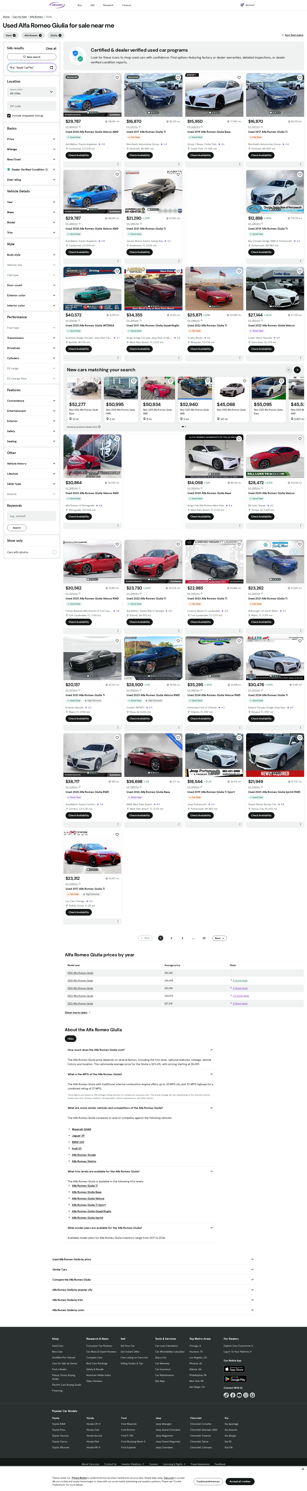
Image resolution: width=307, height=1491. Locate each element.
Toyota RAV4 (58, 1424)
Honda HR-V (93, 1447)
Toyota (55, 1418)
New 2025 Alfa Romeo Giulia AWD (157, 411)
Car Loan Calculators (166, 1345)
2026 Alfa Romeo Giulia (80, 972)
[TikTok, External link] (226, 1395)
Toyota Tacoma (60, 1435)
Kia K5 (228, 1441)
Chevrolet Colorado (201, 1447)
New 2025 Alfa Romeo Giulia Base (268, 411)
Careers (153, 1464)
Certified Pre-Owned (63, 1357)
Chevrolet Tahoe (199, 1441)
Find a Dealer (59, 1369)
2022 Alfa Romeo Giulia (80, 1003)
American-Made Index (98, 1375)
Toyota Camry (59, 1441)
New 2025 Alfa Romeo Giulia (231, 409)
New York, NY (196, 1381)
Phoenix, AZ (195, 1363)
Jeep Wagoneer (164, 1435)
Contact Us (110, 1464)
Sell (92, 5)
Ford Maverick (129, 1424)
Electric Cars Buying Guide (66, 1384)
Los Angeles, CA (198, 1357)
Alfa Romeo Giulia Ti (85, 1185)
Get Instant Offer (130, 1351)
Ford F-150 (127, 1435)
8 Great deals (240, 1003)
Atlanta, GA (195, 1369)
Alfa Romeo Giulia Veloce (88, 1198)
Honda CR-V (93, 1424)
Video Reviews (94, 1381)
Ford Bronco (128, 1429)
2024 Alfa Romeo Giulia (80, 988)
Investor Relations (131, 1464)
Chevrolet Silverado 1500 (203, 1429)
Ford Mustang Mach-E (133, 1441)
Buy (80, 5)
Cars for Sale (20, 16)
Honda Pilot (93, 1441)
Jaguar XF (78, 1135)
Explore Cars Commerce (237, 1345)
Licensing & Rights (173, 1464)
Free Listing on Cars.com (134, 1357)
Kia (226, 1418)
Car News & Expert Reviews (101, 1351)
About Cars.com (90, 1464)
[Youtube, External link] (239, 1395)
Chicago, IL (195, 1345)
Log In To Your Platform (236, 1351)
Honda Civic (93, 1429)
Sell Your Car (127, 1345)
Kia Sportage (231, 1424)
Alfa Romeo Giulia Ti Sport (89, 1205)
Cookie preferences (208, 1481)
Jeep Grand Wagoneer (168, 1441)
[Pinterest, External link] (252, 1395)
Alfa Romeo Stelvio (84, 1161)
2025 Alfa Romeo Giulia (80, 980)
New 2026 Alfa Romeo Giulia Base (83, 411)
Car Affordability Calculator (170, 1351)
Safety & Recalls (95, 1369)
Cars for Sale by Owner (64, 1363)
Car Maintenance (164, 1375)
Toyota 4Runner (60, 1447)
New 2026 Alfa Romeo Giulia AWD (120, 411)
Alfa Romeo (36, 16)
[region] (153, 1478)
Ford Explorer (128, 1447)
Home (6, 16)
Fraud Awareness (200, 1464)
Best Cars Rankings (96, 1363)
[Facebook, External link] (232, 1395)
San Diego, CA (197, 1386)
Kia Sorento (231, 1429)
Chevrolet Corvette (200, 1424)
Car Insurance (163, 1369)
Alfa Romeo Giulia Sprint (87, 1217)
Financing (57, 1390)
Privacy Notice (79, 1477)
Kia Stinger (230, 1435)
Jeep (158, 1418)
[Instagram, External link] (245, 1395)
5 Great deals (240, 988)
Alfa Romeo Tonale (84, 1155)
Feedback (220, 1464)
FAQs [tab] (71, 1038)
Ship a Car (160, 1357)
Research (108, 5)
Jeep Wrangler (164, 1424)
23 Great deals (240, 995)
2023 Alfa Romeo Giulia (80, 995)
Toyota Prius (58, 1429)
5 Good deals (239, 980)
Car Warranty (162, 1363)
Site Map (160, 1381)
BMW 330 (78, 1142)
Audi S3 (77, 1148)
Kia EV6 (229, 1447)
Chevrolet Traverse (200, 1435)
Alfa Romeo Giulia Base (86, 1192)
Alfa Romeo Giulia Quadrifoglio (91, 1211)
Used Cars (57, 1345)
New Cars (57, 1351)
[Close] (303, 1469)
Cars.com (169, 1477)
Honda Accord (94, 1435)
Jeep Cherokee (164, 1447)
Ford (123, 1418)
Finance (126, 5)
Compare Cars (94, 1357)
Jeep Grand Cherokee (168, 1429)
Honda (90, 1418)
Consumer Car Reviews (99, 1345)
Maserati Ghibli (81, 1129)
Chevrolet (195, 1418)
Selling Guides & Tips (132, 1363)
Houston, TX (196, 1351)
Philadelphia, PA (197, 1375)
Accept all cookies (240, 1481)
